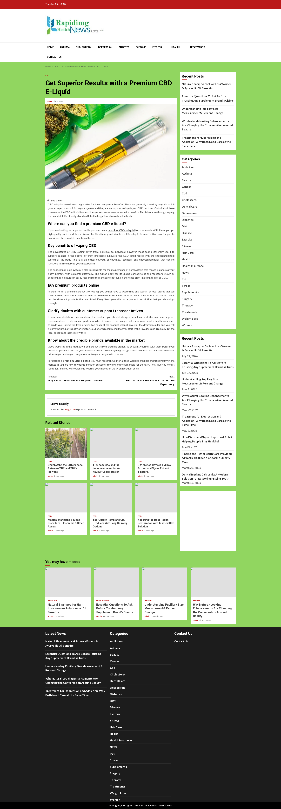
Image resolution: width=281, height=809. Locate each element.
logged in (70, 409)
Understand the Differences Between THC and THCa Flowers (66, 443)
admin (50, 101)
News (185, 272)
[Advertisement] (111, 192)
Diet (184, 226)
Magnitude (151, 805)
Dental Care (189, 206)
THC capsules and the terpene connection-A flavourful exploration (111, 443)
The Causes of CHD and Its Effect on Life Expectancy (150, 380)
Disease (187, 233)
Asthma (65, 47)
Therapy (187, 305)
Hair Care (188, 252)
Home (50, 47)
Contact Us (54, 57)
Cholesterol (84, 47)
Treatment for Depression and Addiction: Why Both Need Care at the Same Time (206, 142)
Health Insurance (193, 266)
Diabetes (124, 47)
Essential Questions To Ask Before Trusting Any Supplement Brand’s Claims (208, 98)
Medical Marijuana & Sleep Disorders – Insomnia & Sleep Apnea (66, 497)
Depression (105, 47)
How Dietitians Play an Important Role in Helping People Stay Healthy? (207, 439)
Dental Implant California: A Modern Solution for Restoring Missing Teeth (205, 476)
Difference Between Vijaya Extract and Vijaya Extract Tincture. (156, 443)
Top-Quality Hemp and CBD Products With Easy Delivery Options (111, 497)
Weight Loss (190, 318)
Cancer (186, 186)
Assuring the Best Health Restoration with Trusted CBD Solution (156, 497)
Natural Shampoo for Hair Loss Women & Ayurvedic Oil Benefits (207, 86)
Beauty (186, 180)
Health (175, 47)
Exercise (141, 47)
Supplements (190, 292)
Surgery (187, 299)
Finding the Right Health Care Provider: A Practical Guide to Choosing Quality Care (207, 458)
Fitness (157, 47)
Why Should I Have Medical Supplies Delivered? (76, 378)
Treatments (197, 47)
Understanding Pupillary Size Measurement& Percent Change (202, 111)
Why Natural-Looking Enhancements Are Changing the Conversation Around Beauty (207, 125)
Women (187, 325)
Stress (186, 285)
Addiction (188, 167)
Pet (184, 279)
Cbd (47, 75)
